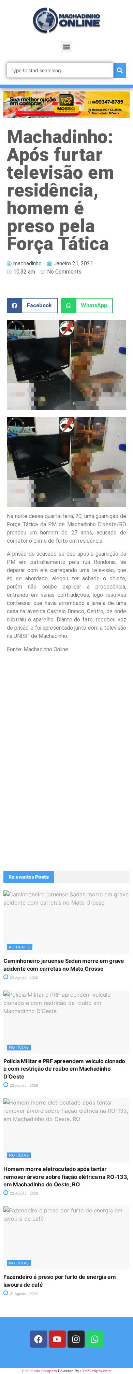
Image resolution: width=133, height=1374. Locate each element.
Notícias (19, 1047)
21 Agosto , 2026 (23, 1293)
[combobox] (60, 70)
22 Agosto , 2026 (23, 977)
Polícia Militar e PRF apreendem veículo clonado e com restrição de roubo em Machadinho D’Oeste (64, 1069)
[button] (66, 46)
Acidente (19, 947)
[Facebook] (38, 1339)
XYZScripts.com (96, 1371)
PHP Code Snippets (39, 1371)
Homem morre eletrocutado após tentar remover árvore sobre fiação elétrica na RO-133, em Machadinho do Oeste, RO (65, 1176)
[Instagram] (76, 1339)
